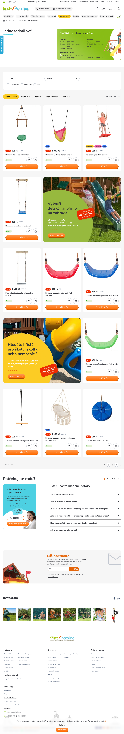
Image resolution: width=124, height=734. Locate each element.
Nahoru (7, 465)
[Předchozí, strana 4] (108, 465)
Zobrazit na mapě (93, 58)
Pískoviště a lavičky (9, 661)
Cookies (66, 657)
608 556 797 (31, 2)
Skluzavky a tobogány (24, 654)
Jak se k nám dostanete (97, 657)
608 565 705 (42, 2)
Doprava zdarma (83, 2)
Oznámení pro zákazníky (71, 654)
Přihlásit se (13, 702)
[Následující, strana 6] (116, 465)
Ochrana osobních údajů (54, 681)
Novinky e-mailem (9, 705)
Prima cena (28, 85)
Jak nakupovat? (94, 2)
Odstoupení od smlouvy (54, 654)
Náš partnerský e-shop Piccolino (13, 679)
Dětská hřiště (7, 654)
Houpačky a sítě (8, 668)
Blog (102, 2)
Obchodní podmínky (53, 678)
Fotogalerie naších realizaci (98, 668)
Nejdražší (37, 96)
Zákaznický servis (52, 661)
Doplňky (6, 671)
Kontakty (117, 2)
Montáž (73, 2)
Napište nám (19, 705)
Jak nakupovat (52, 668)
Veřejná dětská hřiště (24, 664)
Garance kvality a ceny (54, 664)
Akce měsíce (14, 85)
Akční (39, 85)
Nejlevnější (25, 96)
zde (105, 721)
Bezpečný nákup (52, 657)
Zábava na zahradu (23, 657)
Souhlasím (62, 729)
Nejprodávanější (52, 96)
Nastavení (62, 725)
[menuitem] (43, 9)
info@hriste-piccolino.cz (18, 524)
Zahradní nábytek (23, 661)
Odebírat (74, 569)
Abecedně (66, 96)
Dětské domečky (8, 657)
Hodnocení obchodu (53, 671)
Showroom (109, 2)
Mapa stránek (95, 671)
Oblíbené (6, 702)
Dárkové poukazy (64, 2)
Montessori (7, 664)
